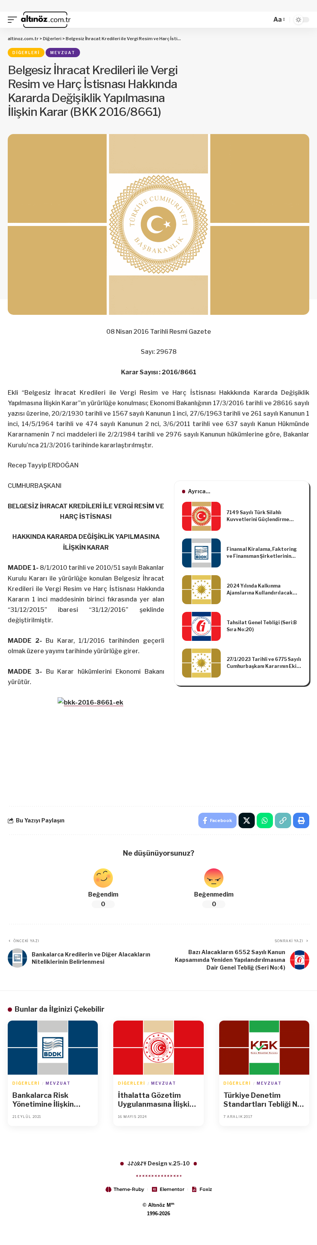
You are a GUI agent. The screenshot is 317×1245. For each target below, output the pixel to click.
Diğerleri (26, 52)
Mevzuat (62, 52)
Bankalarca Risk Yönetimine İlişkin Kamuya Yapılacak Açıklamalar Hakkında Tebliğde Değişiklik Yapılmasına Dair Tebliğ (52, 1100)
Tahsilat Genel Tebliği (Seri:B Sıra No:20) (262, 626)
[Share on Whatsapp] (265, 820)
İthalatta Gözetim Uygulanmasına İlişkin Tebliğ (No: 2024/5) (156, 1100)
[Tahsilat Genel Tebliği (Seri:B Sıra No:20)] (201, 626)
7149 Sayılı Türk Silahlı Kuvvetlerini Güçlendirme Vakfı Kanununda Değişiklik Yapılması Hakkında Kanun (260, 516)
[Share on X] (247, 820)
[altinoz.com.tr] (46, 20)
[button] (14, 20)
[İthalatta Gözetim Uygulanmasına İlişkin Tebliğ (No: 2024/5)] (158, 1048)
